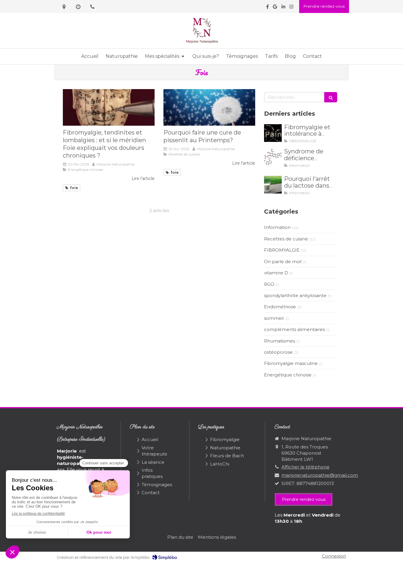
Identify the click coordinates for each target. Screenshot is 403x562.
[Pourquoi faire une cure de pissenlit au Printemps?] (209, 107)
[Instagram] (291, 7)
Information (277, 227)
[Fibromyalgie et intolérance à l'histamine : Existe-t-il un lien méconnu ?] (273, 133)
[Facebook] (267, 7)
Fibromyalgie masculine (291, 363)
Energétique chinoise (288, 375)
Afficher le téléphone (305, 467)
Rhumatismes (279, 341)
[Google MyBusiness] (275, 7)
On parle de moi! (283, 261)
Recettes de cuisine (286, 239)
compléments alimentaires (294, 329)
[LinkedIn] (283, 7)
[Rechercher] (330, 97)
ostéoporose (278, 352)
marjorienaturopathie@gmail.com (319, 475)
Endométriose (280, 306)
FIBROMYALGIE (281, 250)
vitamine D (276, 273)
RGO (269, 284)
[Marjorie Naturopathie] (201, 42)
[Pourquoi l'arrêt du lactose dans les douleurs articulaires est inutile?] (273, 185)
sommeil (274, 318)
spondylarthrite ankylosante (295, 295)
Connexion (334, 556)
